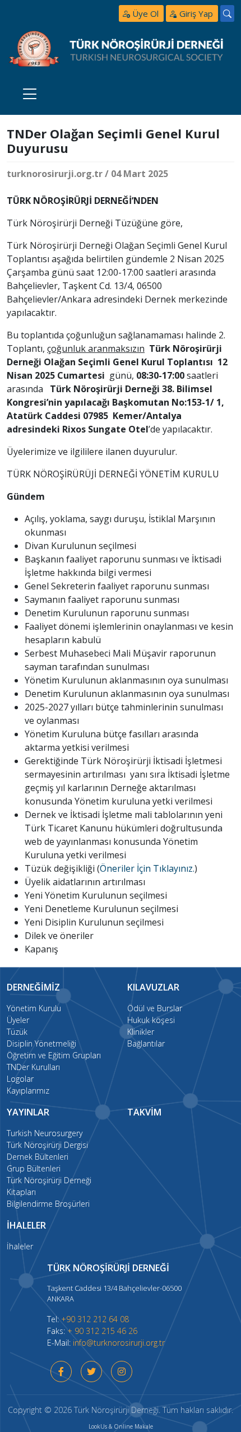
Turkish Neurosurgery (44, 1133)
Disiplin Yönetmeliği (41, 1043)
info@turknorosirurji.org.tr (119, 1342)
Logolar (20, 1078)
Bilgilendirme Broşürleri (48, 1203)
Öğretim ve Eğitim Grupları (54, 1055)
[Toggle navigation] (30, 93)
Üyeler (18, 1020)
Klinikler (140, 1031)
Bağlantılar (146, 1043)
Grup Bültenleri (34, 1168)
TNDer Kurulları (33, 1067)
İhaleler (20, 1246)
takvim (144, 1112)
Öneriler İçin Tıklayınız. (147, 868)
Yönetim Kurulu (34, 1008)
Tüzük (17, 1031)
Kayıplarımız (28, 1090)
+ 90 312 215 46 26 (102, 1331)
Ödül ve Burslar (154, 1008)
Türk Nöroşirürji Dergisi (47, 1145)
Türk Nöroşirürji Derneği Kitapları (49, 1186)
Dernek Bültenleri (37, 1156)
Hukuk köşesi (151, 1020)
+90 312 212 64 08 (95, 1319)
